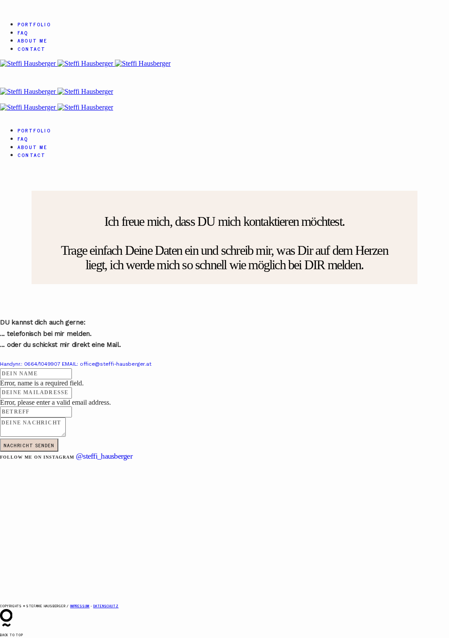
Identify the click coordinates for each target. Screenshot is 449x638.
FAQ (23, 32)
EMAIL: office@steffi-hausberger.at (106, 364)
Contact (32, 49)
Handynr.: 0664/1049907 (31, 364)
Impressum (79, 606)
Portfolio (34, 24)
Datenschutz (106, 606)
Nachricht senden (29, 445)
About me (33, 40)
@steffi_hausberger (104, 456)
